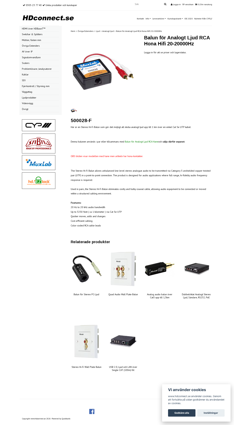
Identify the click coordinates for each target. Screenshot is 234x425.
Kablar (25, 74)
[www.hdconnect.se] (48, 17)
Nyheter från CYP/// (203, 18)
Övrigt (25, 109)
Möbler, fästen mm (31, 40)
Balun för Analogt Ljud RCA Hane (141, 141)
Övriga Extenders (31, 45)
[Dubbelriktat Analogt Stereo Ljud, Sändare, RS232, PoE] (196, 269)
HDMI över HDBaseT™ (33, 28)
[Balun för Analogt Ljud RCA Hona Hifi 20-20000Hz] (105, 71)
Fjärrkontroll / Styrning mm (36, 86)
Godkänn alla (181, 412)
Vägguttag (27, 91)
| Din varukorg (205, 4)
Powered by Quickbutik (61, 418)
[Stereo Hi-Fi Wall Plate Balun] (86, 341)
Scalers (25, 63)
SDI (24, 80)
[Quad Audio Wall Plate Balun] (123, 269)
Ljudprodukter (29, 97)
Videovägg (27, 103)
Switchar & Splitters (32, 34)
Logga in (176, 4)
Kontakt (140, 18)
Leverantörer (158, 18)
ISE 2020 (188, 18)
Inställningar (211, 412)
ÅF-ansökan (187, 4)
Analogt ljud (108, 31)
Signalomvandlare (31, 57)
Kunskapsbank (174, 18)
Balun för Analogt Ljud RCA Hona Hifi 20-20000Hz (139, 31)
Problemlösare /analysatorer (37, 68)
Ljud (98, 31)
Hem (73, 31)
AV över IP (27, 51)
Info (147, 18)
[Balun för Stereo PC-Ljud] (86, 269)
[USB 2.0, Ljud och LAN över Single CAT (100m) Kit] (123, 341)
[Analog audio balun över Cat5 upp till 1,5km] (160, 269)
